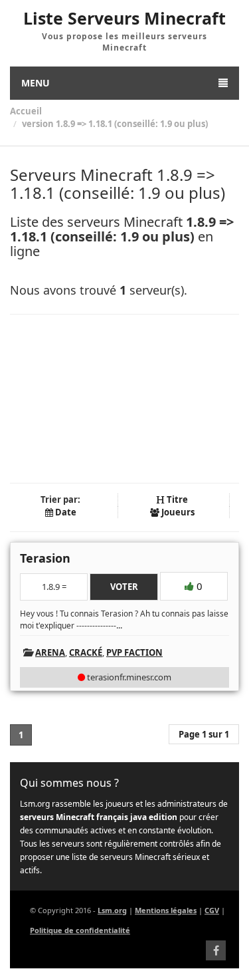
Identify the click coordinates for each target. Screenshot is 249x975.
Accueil (26, 111)
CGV (212, 910)
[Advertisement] (124, 399)
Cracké (85, 652)
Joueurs (177, 512)
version (38, 124)
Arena (50, 652)
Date (64, 512)
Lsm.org (112, 910)
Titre (176, 499)
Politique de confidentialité (80, 930)
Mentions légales (166, 910)
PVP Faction (134, 652)
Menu (35, 82)
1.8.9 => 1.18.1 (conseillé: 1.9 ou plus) (132, 124)
